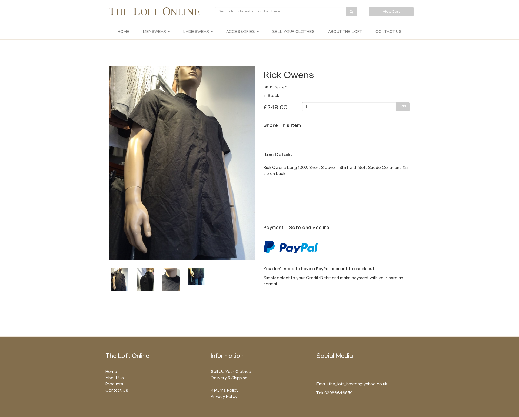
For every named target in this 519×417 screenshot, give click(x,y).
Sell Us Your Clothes (231, 372)
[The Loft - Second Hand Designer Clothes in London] (154, 11)
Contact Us (388, 32)
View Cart (391, 12)
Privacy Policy (224, 397)
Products (114, 384)
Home (123, 32)
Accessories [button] (241, 32)
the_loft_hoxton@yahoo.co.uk (358, 384)
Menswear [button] (155, 32)
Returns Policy (224, 390)
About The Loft (345, 32)
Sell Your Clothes (293, 32)
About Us (114, 378)
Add (402, 107)
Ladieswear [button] (196, 32)
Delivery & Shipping (229, 378)
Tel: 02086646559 (334, 393)
